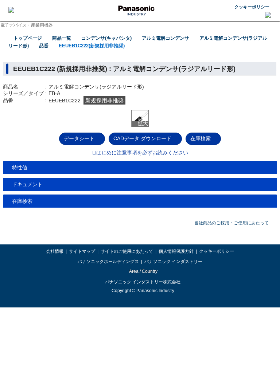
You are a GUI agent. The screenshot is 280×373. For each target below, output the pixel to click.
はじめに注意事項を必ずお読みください (142, 153)
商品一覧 (61, 38)
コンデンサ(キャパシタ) (106, 38)
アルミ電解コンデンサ (165, 38)
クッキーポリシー (251, 6)
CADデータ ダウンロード (142, 138)
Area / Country (143, 271)
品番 (43, 45)
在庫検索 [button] (22, 201)
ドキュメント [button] (27, 184)
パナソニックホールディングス (108, 261)
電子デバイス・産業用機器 (26, 25)
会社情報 (54, 251)
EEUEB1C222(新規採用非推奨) (92, 45)
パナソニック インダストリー (173, 261)
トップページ (27, 38)
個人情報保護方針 (176, 251)
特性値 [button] (19, 167)
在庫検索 (200, 138)
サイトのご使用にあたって (127, 251)
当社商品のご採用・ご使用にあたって (231, 222)
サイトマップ (82, 251)
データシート (79, 138)
